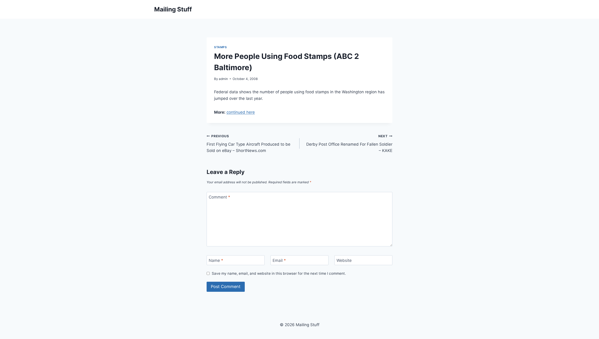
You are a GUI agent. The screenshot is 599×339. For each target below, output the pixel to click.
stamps (220, 47)
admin (223, 79)
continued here (240, 112)
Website (344, 260)
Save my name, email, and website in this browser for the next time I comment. (279, 273)
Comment (219, 197)
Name (216, 260)
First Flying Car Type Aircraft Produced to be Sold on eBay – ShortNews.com (248, 143)
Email (279, 260)
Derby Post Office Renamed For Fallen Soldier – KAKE (349, 143)
